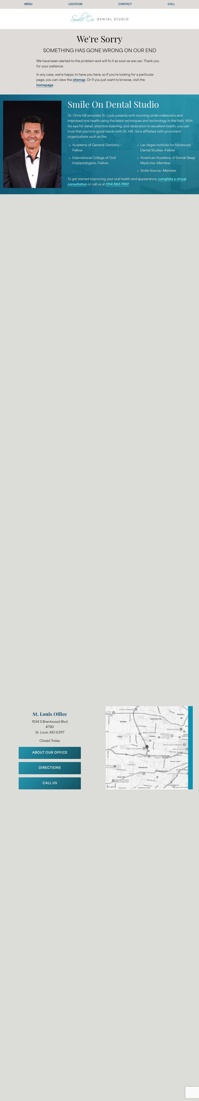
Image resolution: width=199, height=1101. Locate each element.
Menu (28, 4)
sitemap (79, 80)
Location (75, 4)
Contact (125, 4)
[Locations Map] (149, 747)
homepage (44, 85)
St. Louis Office (50, 714)
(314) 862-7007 (117, 184)
